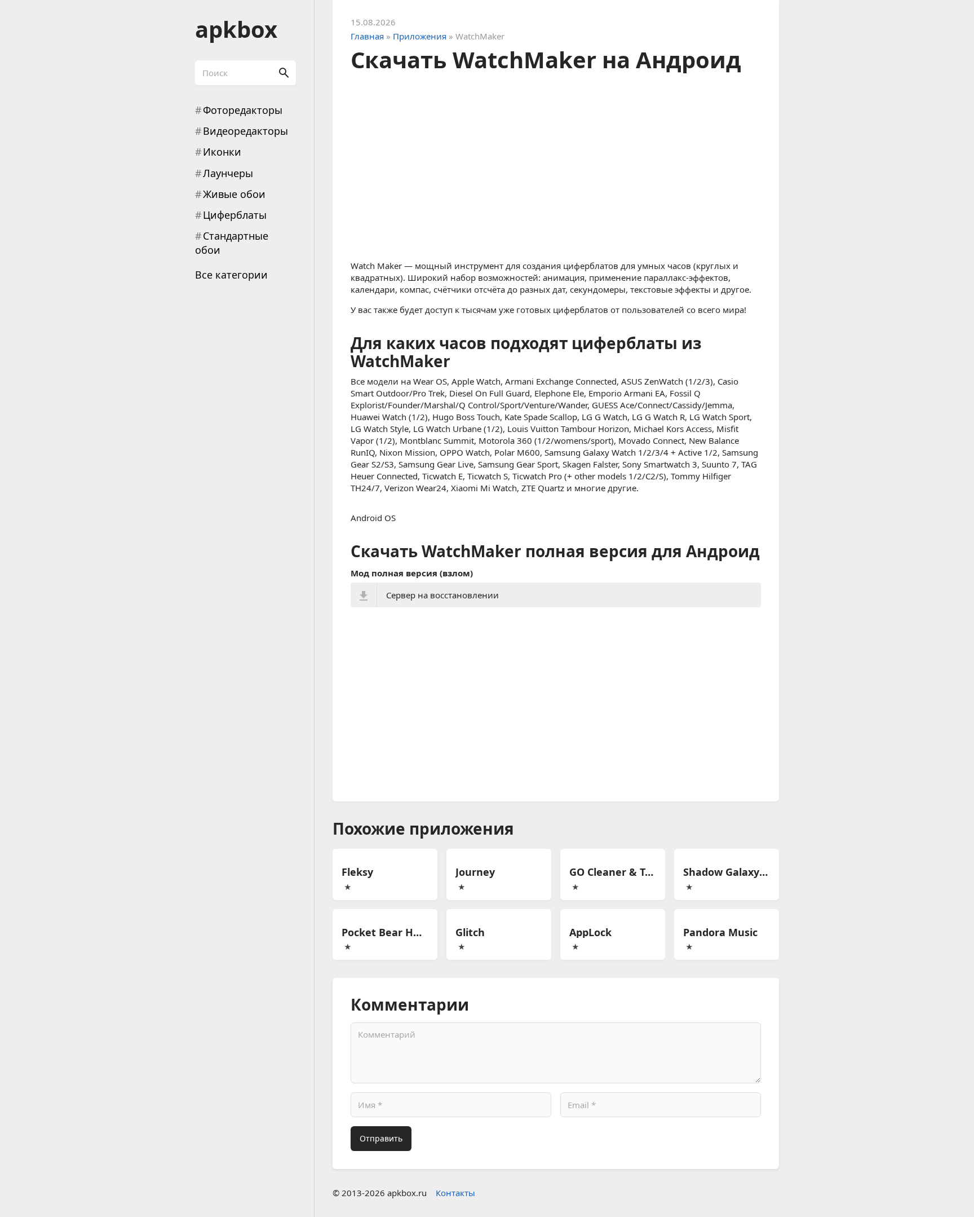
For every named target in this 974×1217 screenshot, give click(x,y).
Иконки (222, 151)
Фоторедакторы (242, 110)
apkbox (236, 29)
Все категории (231, 274)
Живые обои (234, 194)
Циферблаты (235, 215)
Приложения (419, 36)
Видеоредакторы (245, 131)
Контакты (455, 1192)
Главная (367, 36)
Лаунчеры (228, 173)
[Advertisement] (556, 163)
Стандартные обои (231, 243)
